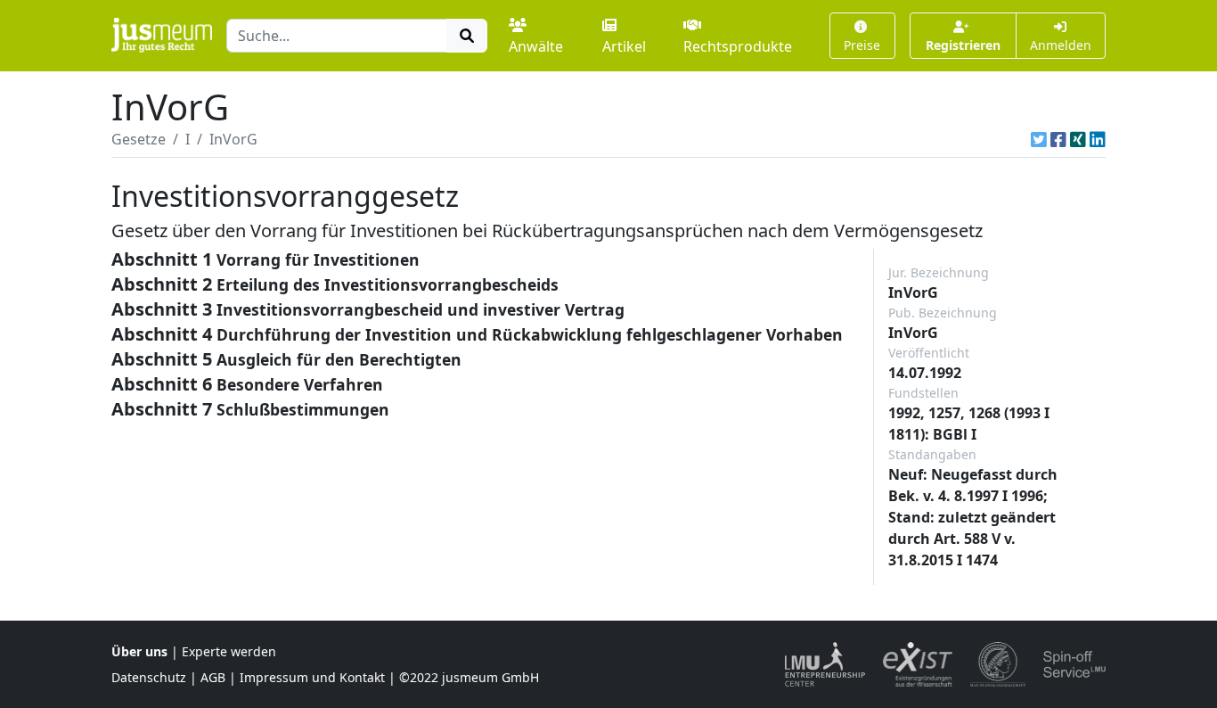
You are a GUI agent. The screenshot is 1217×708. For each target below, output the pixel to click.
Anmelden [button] (1060, 45)
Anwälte (536, 46)
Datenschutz (148, 677)
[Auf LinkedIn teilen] (1098, 139)
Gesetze (138, 139)
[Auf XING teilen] (1078, 139)
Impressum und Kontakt (312, 677)
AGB (212, 677)
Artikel (624, 46)
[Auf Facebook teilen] (1058, 139)
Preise (862, 45)
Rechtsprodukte (737, 46)
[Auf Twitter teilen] (1039, 139)
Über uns (139, 651)
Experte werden (229, 651)
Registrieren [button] (963, 45)
